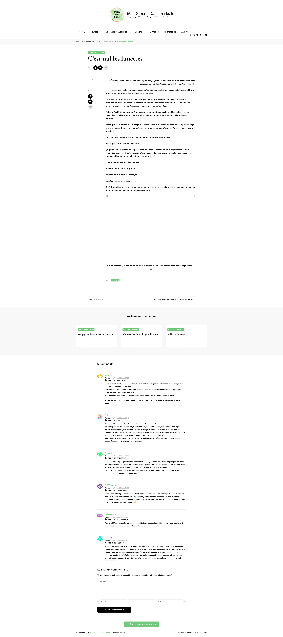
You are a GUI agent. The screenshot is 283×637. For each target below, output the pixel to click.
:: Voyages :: (94, 32)
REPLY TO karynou (117, 380)
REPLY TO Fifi (114, 420)
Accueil (81, 32)
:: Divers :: (139, 32)
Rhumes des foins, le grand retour (140, 334)
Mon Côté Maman (185, 632)
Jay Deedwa (110, 514)
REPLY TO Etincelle (117, 458)
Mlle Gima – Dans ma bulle (150, 13)
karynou (108, 375)
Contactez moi (170, 32)
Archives (185, 32)
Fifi (106, 415)
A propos (154, 32)
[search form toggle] (206, 35)
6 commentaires (95, 86)
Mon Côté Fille (201, 632)
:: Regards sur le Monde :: (117, 32)
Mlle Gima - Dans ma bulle (100, 632)
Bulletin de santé (176, 334)
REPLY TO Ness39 (116, 543)
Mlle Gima (91, 80)
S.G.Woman (110, 485)
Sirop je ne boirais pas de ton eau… (96, 334)
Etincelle (109, 453)
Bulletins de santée (96, 52)
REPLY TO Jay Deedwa (118, 519)
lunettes (115, 280)
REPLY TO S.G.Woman (117, 490)
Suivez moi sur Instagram (143, 624)
